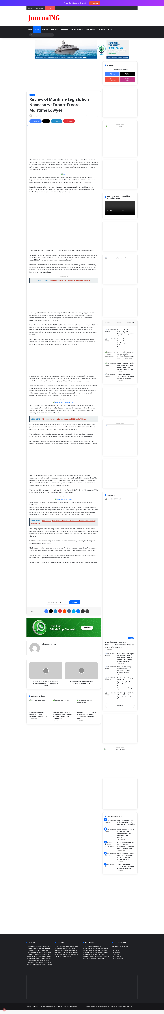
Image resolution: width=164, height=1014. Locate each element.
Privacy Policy (122, 1006)
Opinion (102, 29)
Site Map (129, 1006)
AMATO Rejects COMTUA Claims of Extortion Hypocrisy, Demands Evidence (125, 696)
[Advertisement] (63, 74)
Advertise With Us (103, 1006)
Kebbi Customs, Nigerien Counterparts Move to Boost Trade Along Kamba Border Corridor (125, 856)
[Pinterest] (60, 611)
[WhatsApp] (45, 968)
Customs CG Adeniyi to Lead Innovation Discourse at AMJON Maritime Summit (125, 670)
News (37, 29)
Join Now (95, 3)
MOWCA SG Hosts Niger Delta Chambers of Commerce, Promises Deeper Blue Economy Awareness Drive (125, 658)
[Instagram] (40, 968)
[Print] (87, 611)
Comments (130, 323)
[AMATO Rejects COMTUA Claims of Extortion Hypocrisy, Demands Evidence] (110, 695)
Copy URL (75, 602)
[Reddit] (64, 611)
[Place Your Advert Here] (63, 499)
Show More (120, 705)
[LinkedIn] (55, 611)
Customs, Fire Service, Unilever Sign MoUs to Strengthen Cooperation (38, 714)
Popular (118, 323)
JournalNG (35, 1006)
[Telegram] (43, 968)
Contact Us (113, 1006)
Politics (54, 29)
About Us (94, 1006)
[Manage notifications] (4, 1009)
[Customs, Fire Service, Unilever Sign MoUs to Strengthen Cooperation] (39, 705)
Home (30, 29)
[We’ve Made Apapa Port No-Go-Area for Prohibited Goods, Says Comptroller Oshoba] (87, 705)
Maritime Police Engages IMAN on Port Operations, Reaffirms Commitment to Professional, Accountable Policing (125, 683)
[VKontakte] (69, 611)
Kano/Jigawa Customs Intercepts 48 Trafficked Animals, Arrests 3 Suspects (120, 644)
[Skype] (74, 611)
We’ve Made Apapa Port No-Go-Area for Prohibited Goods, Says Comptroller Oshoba (87, 715)
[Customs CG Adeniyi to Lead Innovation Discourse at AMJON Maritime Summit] (110, 669)
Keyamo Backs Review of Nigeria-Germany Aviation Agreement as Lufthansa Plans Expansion (62, 715)
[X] (51, 611)
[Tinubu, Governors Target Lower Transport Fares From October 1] (110, 376)
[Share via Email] (83, 611)
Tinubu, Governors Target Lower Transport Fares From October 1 (125, 376)
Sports (45, 29)
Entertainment (77, 29)
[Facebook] (46, 611)
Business (64, 29)
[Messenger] (78, 611)
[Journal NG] (44, 18)
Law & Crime (90, 29)
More (110, 29)
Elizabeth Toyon (37, 116)
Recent (107, 323)
